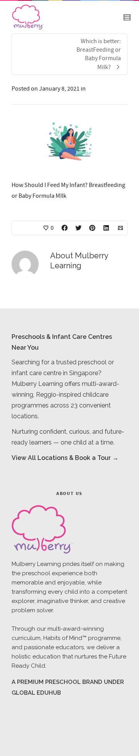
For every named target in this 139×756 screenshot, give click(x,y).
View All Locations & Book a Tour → (65, 457)
